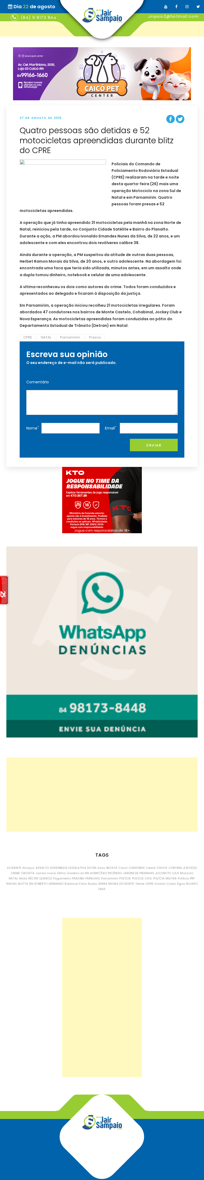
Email (110, 428)
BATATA (111, 868)
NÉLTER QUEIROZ (40, 878)
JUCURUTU (163, 873)
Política (183, 878)
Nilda (23, 878)
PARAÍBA (78, 878)
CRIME (15, 873)
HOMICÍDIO (98, 873)
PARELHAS (92, 878)
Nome (32, 428)
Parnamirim (70, 337)
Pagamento (62, 878)
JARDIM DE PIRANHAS (138, 873)
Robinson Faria (76, 884)
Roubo (92, 884)
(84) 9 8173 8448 (40, 17)
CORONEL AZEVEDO (182, 868)
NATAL (46, 337)
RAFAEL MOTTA (17, 884)
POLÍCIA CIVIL (142, 878)
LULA (175, 873)
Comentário (37, 382)
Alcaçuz (28, 868)
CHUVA (161, 868)
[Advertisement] (102, 794)
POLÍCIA (125, 878)
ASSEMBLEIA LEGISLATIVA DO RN (73, 868)
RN (31, 884)
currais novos (46, 873)
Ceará (150, 868)
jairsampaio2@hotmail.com (168, 16)
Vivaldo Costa (165, 884)
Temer (139, 884)
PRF (192, 878)
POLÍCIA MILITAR (165, 878)
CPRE (27, 337)
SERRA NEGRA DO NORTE (116, 884)
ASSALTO (42, 868)
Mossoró (186, 873)
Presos (95, 337)
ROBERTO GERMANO (48, 884)
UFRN (149, 884)
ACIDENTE (14, 868)
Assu (101, 868)
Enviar (153, 445)
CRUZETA (28, 873)
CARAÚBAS (137, 868)
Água (181, 884)
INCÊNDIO (115, 873)
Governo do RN (78, 873)
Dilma (61, 873)
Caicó (123, 868)
